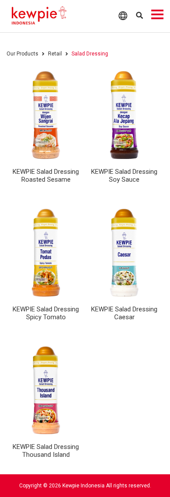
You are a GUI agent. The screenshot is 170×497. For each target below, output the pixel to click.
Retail (55, 54)
